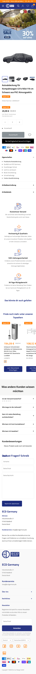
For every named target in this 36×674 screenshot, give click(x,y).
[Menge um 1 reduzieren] (5, 122)
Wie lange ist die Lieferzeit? (11, 407)
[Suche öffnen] (18, 6)
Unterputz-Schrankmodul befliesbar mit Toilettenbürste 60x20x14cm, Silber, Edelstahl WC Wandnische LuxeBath (13, 351)
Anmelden (17, 628)
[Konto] (22, 6)
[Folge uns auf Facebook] (4, 646)
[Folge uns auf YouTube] (18, 646)
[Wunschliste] (27, 5)
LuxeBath (7, 358)
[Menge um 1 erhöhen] (19, 122)
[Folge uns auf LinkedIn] (4, 653)
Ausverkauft (13, 134)
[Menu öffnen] (3, 6)
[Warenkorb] (32, 5)
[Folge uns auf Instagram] (11, 646)
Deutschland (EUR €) (20, 640)
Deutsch (5, 640)
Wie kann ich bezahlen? (10, 431)
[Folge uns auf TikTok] (25, 646)
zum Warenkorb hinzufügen (13, 369)
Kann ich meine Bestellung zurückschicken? (11, 415)
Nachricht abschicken (12, 503)
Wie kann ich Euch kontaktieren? (13, 424)
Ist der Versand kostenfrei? (11, 398)
